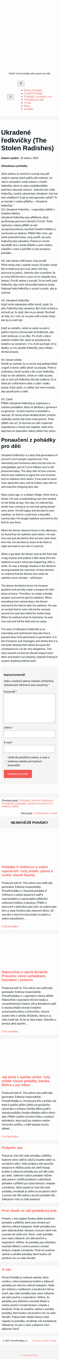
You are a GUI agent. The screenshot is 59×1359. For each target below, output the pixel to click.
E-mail (8, 742)
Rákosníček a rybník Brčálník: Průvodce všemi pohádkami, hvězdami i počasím (25, 976)
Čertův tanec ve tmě (45, 813)
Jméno (8, 727)
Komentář (10, 691)
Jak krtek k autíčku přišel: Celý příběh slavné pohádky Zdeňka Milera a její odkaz (26, 1081)
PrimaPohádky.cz (19, 1340)
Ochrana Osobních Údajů (44, 1340)
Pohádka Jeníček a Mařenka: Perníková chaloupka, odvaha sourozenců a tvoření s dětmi (27, 803)
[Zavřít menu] (21, 83)
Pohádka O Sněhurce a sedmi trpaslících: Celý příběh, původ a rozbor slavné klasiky (27, 871)
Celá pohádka (10, 926)
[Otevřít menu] (10, 97)
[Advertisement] (29, 40)
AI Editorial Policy (29, 1355)
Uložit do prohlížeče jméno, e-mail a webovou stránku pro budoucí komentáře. (28, 761)
